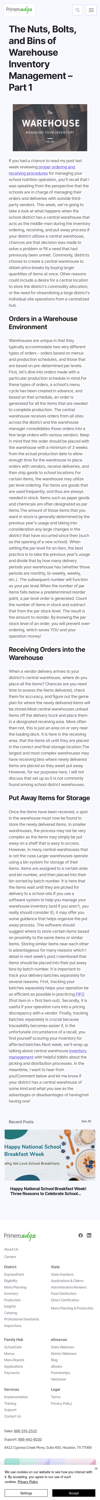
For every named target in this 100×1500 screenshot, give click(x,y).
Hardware (58, 1379)
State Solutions (62, 1274)
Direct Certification (65, 1300)
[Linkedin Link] (89, 1235)
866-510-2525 (25, 1431)
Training (10, 1403)
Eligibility (10, 1280)
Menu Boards (14, 1360)
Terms (55, 1397)
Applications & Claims (67, 1280)
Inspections (12, 1325)
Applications (13, 1366)
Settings (26, 1493)
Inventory (11, 1293)
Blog (54, 1360)
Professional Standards (21, 1319)
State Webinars (62, 1347)
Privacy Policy (61, 1403)
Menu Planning (15, 1287)
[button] (77, 10)
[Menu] (91, 10)
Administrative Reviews (69, 1287)
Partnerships (60, 1372)
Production (12, 1300)
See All (86, 1121)
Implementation (16, 1397)
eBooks (56, 1366)
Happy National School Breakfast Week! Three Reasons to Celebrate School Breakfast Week (48, 1191)
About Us (11, 1249)
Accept (74, 1493)
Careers (10, 1256)
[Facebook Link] (80, 1235)
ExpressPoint (14, 1274)
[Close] (93, 1471)
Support (10, 1410)
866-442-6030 (30, 1439)
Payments (12, 1372)
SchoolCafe (13, 1347)
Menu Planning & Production (72, 1308)
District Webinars (64, 1353)
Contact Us (12, 1416)
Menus (9, 1353)
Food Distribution (63, 1293)
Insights (10, 1306)
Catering (10, 1313)
